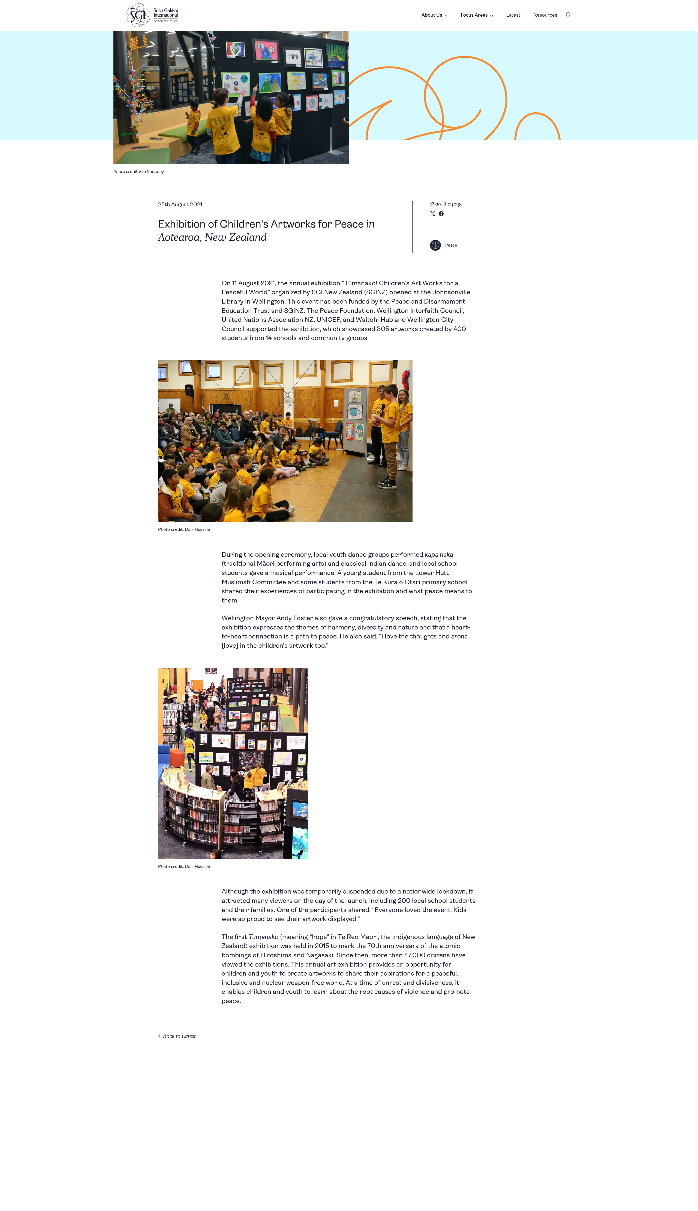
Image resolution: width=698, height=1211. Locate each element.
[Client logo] (152, 15)
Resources (545, 15)
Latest (513, 15)
